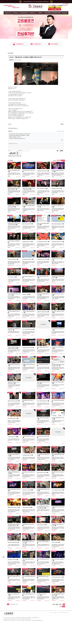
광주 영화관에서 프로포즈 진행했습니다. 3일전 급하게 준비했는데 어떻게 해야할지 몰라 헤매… (58, 475)
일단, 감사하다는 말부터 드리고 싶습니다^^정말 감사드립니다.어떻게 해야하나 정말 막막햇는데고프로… (28, 350)
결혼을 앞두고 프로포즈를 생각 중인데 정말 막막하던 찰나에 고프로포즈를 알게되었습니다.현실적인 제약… (14, 227)
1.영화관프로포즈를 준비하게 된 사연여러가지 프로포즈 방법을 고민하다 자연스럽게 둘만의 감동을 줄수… (58, 580)
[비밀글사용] (57, 151)
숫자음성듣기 (17, 152)
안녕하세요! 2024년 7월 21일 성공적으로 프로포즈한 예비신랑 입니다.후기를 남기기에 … (14, 580)
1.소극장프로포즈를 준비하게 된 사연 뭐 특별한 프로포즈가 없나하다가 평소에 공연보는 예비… (43, 404)
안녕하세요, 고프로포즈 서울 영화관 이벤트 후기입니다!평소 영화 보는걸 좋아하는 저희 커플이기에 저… (43, 174)
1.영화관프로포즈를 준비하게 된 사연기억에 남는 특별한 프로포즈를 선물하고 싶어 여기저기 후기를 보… (28, 528)
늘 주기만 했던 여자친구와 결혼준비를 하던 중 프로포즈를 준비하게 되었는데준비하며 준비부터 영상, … (43, 475)
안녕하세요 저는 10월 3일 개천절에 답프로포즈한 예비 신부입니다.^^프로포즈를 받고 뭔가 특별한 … (58, 528)
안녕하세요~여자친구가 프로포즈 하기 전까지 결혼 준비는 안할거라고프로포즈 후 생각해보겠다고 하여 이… (58, 563)
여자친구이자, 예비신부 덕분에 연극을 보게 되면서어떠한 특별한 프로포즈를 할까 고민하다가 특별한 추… (58, 297)
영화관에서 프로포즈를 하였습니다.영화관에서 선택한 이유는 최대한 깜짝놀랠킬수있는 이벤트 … (28, 458)
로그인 (64, 3)
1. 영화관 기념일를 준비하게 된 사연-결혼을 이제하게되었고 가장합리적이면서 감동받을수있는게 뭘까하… (14, 209)
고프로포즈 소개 (8, 12)
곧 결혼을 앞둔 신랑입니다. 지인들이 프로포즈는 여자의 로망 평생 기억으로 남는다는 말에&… (58, 458)
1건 (16, 59)
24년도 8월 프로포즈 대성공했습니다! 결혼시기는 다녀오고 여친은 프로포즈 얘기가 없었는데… (28, 563)
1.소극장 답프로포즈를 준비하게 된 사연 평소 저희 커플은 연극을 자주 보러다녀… (14, 545)
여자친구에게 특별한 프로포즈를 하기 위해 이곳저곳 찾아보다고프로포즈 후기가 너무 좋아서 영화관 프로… (43, 421)
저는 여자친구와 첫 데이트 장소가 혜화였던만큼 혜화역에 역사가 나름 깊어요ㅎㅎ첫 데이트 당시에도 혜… (14, 597)
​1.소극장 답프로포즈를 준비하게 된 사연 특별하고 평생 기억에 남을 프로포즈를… (14, 440)
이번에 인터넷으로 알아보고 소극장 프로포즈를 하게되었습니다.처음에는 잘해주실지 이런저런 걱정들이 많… (58, 404)
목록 (63, 124)
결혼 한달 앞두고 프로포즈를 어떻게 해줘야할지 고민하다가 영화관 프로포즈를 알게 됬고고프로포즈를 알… (58, 510)
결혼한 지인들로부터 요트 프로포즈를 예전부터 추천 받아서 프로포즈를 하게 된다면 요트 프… (28, 545)
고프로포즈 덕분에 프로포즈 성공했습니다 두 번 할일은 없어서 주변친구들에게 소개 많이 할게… (14, 475)
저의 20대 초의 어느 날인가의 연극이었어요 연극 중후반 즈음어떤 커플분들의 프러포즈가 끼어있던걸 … (28, 315)
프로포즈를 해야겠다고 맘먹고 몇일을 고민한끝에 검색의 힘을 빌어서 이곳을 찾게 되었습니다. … (58, 493)
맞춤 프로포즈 (15, 12)
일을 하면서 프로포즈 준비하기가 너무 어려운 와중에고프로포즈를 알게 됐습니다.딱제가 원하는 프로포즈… (43, 280)
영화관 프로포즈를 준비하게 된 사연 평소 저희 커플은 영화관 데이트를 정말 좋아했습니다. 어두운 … (14, 191)
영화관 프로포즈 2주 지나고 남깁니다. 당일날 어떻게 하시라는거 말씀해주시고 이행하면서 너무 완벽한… (58, 262)
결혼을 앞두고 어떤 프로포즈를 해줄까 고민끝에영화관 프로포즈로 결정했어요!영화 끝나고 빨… (28, 580)
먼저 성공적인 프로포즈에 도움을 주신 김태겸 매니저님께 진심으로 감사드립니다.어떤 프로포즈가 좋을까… (28, 332)
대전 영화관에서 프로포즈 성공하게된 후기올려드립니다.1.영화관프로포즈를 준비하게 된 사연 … (28, 404)
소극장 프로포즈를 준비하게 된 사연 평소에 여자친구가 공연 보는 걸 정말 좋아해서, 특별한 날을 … (14, 385)
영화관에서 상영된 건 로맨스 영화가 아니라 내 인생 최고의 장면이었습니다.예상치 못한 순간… (58, 315)
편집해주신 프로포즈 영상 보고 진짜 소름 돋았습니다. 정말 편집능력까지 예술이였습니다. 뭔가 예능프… (28, 280)
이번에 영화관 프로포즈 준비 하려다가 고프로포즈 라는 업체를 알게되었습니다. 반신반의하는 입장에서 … (28, 244)
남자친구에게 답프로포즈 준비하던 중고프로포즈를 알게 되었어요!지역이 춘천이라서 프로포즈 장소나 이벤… (43, 580)
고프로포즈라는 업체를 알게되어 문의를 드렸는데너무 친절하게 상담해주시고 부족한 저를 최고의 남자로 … (43, 350)
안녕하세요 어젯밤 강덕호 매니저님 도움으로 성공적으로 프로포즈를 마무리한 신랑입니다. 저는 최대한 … (43, 385)
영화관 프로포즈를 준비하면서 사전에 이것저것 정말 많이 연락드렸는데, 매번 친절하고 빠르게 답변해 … (14, 262)
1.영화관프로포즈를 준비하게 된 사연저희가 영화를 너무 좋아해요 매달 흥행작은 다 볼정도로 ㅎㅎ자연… (58, 597)
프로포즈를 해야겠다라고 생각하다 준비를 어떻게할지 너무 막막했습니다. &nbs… (58, 421)
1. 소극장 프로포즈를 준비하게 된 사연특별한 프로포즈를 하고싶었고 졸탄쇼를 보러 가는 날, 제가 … (28, 297)
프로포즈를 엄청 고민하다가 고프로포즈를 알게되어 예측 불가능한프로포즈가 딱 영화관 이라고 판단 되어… (43, 244)
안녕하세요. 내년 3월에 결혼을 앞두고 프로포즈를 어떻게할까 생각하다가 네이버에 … (43, 545)
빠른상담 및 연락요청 (64, 612)
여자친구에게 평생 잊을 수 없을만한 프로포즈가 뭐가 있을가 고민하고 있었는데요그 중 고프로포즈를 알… (14, 458)
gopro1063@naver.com (38, 620)
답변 (62, 140)
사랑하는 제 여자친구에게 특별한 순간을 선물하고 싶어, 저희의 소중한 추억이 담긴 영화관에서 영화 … (14, 315)
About (51, 612)
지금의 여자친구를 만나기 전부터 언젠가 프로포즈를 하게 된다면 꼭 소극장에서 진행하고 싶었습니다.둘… (14, 244)
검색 (10, 124)
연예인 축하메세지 (48, 12)
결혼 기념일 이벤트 (24, 12)
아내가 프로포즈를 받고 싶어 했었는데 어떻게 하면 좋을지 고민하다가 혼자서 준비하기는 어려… (58, 332)
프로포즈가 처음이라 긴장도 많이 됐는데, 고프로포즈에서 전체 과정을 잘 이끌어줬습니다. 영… (58, 280)
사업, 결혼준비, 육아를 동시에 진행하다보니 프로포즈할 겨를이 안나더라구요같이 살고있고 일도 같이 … (28, 174)
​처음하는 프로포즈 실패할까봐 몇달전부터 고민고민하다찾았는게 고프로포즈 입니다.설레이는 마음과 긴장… (43, 440)
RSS (55, 160)
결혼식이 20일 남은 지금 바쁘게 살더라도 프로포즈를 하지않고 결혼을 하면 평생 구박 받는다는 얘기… (43, 493)
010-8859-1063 (28, 620)
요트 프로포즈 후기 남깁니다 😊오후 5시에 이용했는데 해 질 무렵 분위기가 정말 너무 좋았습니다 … (28, 209)
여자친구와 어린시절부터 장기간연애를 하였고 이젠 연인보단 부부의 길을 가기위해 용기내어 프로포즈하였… (28, 493)
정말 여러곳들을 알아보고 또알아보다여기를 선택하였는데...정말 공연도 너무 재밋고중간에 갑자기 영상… (28, 475)
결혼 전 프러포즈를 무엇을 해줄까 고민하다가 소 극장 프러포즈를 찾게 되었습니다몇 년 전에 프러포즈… (14, 493)
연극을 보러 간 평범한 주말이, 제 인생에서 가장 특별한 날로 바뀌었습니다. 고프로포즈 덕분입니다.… (14, 350)
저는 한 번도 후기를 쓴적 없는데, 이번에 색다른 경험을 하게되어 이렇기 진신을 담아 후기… (43, 368)
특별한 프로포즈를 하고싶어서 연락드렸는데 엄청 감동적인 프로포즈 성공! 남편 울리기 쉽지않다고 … (28, 262)
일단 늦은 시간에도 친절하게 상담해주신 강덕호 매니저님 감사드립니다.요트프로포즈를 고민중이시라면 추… (14, 563)
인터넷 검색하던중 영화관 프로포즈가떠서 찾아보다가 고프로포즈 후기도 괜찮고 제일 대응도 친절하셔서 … (43, 315)
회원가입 (67, 3)
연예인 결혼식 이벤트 (56, 12)
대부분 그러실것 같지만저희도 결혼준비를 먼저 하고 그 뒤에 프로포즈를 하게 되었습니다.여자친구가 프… (43, 563)
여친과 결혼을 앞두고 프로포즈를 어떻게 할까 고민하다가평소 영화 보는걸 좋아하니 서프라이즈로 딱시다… (58, 545)
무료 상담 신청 (64, 12)
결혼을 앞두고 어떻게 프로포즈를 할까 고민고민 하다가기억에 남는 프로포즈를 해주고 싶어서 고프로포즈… (14, 421)
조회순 (60, 604)
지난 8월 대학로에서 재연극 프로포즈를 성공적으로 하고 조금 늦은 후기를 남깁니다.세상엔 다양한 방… (43, 528)
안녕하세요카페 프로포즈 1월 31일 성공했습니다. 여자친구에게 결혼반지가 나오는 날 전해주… (58, 244)
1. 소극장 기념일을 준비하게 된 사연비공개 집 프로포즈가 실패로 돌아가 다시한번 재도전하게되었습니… (43, 191)
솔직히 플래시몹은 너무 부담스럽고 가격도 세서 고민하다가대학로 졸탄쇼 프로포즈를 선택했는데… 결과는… (28, 227)
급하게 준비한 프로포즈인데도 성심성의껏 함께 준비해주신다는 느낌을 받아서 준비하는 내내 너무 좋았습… (58, 368)
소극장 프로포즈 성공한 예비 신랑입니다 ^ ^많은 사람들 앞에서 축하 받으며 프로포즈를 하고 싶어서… (14, 280)
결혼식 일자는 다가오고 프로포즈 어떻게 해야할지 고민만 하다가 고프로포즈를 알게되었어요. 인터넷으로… (28, 510)
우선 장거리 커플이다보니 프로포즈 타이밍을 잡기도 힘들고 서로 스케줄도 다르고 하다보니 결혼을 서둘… (28, 597)
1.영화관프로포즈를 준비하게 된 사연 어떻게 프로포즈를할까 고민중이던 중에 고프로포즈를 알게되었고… (43, 597)
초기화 (54, 604)
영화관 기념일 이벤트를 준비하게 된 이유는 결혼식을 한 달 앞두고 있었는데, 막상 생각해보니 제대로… (58, 191)
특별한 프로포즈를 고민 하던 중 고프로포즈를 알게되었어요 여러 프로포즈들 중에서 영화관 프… (58, 227)
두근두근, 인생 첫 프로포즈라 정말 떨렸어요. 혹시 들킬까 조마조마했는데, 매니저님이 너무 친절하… (14, 404)
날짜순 (57, 604)
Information (55, 612)
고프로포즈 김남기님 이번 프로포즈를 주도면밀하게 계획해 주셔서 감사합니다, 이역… (43, 510)
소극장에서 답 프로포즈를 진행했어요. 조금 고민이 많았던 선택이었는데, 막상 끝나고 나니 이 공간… (43, 262)
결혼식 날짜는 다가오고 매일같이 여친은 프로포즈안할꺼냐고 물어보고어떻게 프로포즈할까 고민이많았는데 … (43, 227)
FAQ (59, 612)
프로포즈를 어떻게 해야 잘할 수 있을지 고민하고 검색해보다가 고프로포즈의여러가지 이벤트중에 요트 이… (14, 510)
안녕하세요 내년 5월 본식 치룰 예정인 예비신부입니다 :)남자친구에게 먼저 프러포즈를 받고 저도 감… (28, 440)
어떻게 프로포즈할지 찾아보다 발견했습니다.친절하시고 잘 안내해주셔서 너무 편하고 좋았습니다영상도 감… (43, 458)
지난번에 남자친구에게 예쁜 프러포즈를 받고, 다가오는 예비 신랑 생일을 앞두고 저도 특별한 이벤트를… (58, 209)
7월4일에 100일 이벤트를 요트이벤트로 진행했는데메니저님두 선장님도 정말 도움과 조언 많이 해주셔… (14, 368)
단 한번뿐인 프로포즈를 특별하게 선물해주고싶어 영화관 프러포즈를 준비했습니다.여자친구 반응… (28, 368)
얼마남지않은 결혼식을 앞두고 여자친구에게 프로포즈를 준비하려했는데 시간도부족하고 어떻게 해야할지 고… (43, 297)
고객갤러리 (40, 12)
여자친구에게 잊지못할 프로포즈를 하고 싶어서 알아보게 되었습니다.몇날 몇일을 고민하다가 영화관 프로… (14, 528)
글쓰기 (59, 160)
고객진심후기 (32, 12)
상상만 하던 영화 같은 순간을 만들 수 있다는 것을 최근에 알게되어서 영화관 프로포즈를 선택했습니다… (14, 297)
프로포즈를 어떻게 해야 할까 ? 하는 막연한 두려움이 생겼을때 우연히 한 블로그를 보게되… (14, 174)
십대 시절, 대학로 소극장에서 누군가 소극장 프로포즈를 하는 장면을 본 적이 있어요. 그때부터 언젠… (58, 350)
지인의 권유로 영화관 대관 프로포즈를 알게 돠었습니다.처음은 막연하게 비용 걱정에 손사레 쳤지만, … (28, 191)
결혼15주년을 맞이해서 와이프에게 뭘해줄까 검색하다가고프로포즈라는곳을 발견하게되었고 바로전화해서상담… (58, 174)
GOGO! (65, 5)
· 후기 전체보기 (10, 53)
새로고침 (17, 154)
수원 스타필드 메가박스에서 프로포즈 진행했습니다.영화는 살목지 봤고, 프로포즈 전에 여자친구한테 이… (43, 209)
